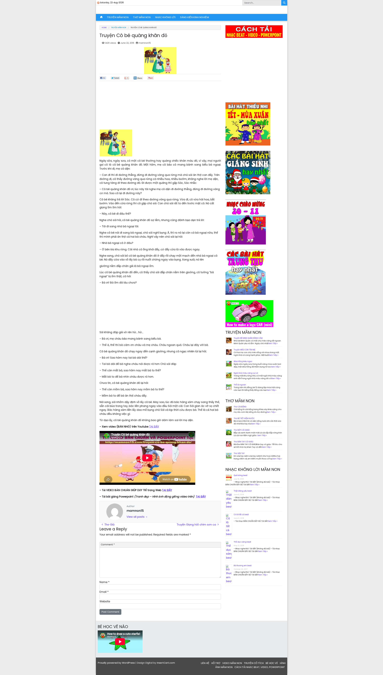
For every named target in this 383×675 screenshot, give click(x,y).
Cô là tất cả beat (241, 514)
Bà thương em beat (242, 565)
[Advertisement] (160, 106)
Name (104, 582)
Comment (108, 544)
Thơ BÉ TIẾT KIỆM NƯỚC (244, 418)
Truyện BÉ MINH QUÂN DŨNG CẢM (248, 338)
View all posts (136, 517)
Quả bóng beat (240, 475)
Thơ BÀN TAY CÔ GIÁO (243, 441)
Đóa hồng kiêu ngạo (243, 361)
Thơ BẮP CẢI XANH (242, 430)
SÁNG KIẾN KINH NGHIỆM (194, 17)
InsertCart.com (166, 663)
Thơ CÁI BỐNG (240, 406)
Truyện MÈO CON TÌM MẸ (244, 349)
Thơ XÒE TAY (239, 453)
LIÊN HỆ (205, 663)
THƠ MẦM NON (142, 17)
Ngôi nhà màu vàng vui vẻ (246, 373)
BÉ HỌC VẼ (272, 663)
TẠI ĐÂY (154, 426)
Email (104, 592)
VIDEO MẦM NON (232, 663)
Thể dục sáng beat (242, 542)
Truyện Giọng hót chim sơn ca (197, 524)
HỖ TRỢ (215, 663)
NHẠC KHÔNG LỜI (165, 17)
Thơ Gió (109, 524)
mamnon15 (145, 42)
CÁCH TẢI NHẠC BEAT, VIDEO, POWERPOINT (259, 667)
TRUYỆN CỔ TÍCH (254, 663)
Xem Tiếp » (273, 343)
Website (104, 601)
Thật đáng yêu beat (243, 491)
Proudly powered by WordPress (116, 663)
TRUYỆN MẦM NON (118, 17)
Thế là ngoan (240, 384)
